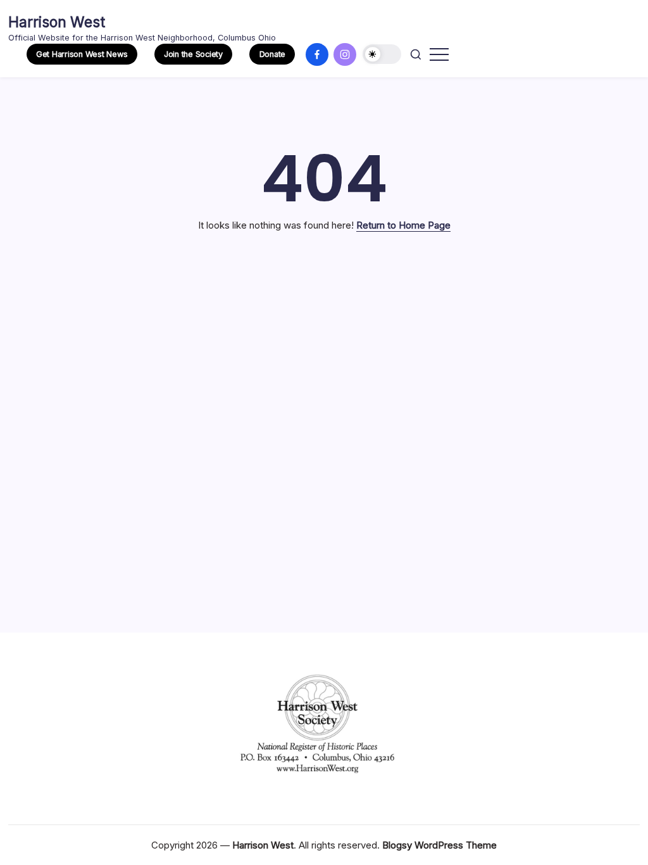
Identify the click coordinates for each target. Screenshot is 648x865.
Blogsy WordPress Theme (439, 845)
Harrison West (56, 22)
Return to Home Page (403, 225)
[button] (82, 54)
